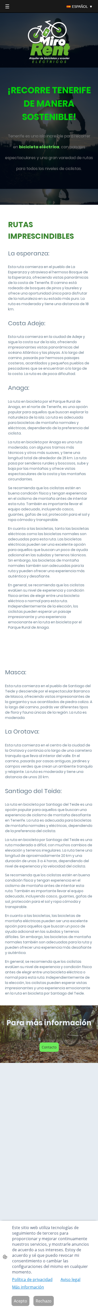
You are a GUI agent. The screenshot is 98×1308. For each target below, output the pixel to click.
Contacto (49, 1047)
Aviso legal (70, 1279)
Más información (28, 1287)
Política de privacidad (32, 1279)
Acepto (20, 1301)
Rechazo (44, 1301)
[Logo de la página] (49, 42)
